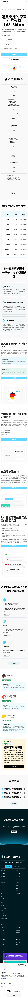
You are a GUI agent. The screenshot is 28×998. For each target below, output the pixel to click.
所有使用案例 (13, 663)
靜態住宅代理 (3, 876)
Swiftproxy (3, 9)
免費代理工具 (3, 916)
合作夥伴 (2, 913)
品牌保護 (2, 933)
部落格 (2, 910)
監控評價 (2, 951)
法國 (1, 893)
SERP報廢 (2, 930)
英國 (1, 888)
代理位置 (9, 9)
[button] (26, 1)
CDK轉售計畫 (3, 908)
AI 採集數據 (3, 927)
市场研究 (2, 942)
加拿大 (2, 891)
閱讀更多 (6, 614)
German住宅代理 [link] (20, 9)
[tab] (14, 789)
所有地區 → (3, 898)
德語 (1, 896)
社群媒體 (2, 944)
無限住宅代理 (3, 879)
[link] (3, 9)
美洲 (1, 885)
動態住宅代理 (3, 873)
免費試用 (14, 832)
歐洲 (14, 9)
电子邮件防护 (3, 939)
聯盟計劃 (2, 905)
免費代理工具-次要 (4, 918)
